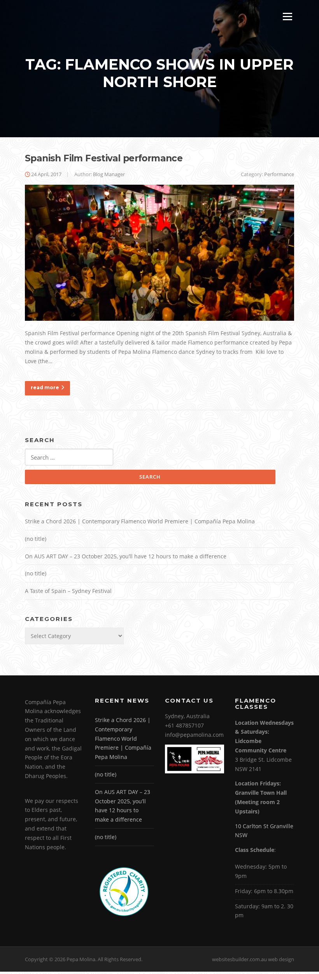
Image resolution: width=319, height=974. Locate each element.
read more (45, 387)
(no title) (35, 538)
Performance (279, 174)
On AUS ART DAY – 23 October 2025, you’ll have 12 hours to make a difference (125, 556)
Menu (287, 16)
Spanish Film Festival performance (103, 158)
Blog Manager (109, 174)
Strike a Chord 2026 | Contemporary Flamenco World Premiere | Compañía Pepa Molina (140, 521)
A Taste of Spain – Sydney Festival (68, 591)
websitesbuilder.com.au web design (253, 959)
